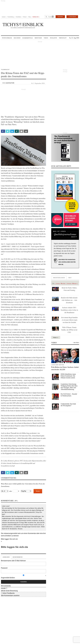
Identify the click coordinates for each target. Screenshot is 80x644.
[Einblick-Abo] (65, 192)
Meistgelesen (59, 278)
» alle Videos (76, 342)
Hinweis (20, 528)
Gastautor (10, 83)
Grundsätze (18, 17)
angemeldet (13, 533)
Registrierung (18, 557)
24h (53, 283)
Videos (46, 38)
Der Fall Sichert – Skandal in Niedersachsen (69, 395)
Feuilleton (53, 38)
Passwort (4, 568)
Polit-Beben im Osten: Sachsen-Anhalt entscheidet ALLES (65, 368)
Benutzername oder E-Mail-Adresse (13, 560)
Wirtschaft (62, 38)
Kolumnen (17, 38)
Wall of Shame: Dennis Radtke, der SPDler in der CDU (69, 329)
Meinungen (38, 38)
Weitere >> (55, 337)
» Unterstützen (72, 16)
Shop (29, 17)
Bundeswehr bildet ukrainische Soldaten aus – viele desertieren (69, 300)
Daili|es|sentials (27, 38)
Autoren (3, 17)
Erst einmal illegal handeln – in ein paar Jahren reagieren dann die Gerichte (69, 319)
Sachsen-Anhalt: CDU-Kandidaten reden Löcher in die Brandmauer (69, 309)
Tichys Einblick (7, 38)
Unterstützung (10, 17)
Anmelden (60, 16)
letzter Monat (72, 283)
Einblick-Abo (36, 17)
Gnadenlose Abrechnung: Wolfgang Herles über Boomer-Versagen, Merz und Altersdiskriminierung (69, 386)
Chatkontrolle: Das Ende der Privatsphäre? (68, 404)
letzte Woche (60, 283)
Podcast (24, 17)
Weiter (38, 491)
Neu (70, 278)
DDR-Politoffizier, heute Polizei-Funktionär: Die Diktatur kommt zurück (68, 376)
